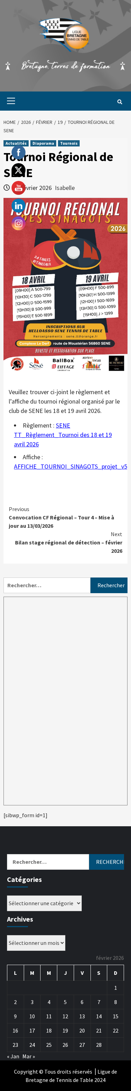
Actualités (16, 143)
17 (32, 1030)
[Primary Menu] (9, 101)
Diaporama (43, 143)
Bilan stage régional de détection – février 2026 (68, 542)
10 (32, 1016)
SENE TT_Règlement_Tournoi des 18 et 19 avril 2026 (63, 434)
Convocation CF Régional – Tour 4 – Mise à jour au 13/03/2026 (61, 517)
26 (65, 1044)
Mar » (28, 1056)
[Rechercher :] (46, 585)
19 (65, 1030)
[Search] (119, 102)
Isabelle (65, 188)
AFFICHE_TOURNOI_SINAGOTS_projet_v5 (70, 466)
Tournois (69, 143)
